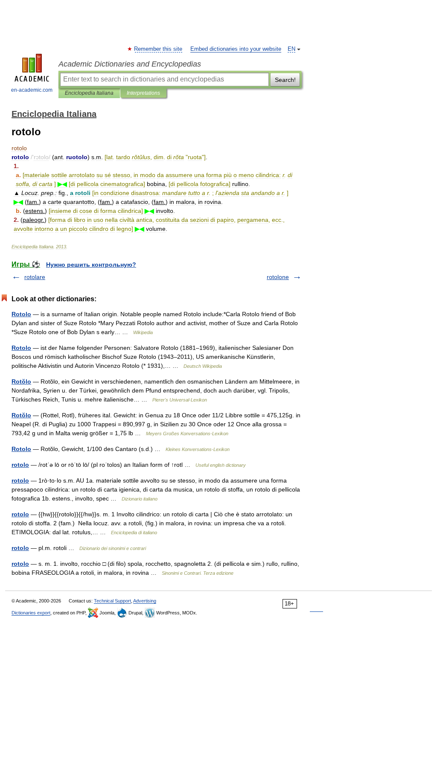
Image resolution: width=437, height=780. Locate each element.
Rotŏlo (21, 381)
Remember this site (158, 49)
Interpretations (143, 93)
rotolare (34, 277)
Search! (285, 79)
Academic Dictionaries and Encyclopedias (129, 64)
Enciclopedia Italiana (89, 93)
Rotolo (21, 314)
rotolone (278, 277)
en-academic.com (31, 90)
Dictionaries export (31, 612)
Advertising (144, 600)
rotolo (20, 464)
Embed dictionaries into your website (235, 49)
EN (291, 49)
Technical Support (112, 600)
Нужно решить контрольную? (91, 264)
